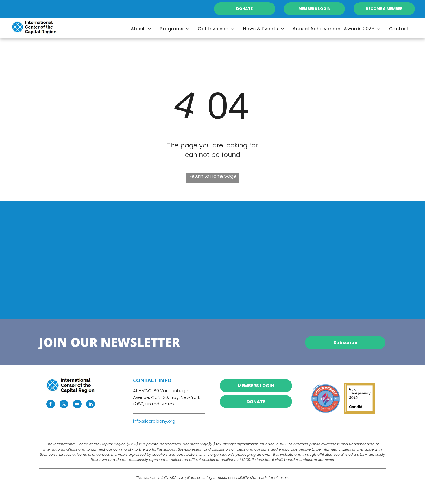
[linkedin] (90, 405)
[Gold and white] (359, 398)
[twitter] (64, 405)
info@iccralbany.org (154, 421)
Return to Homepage (212, 176)
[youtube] (77, 405)
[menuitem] (141, 29)
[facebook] (50, 405)
